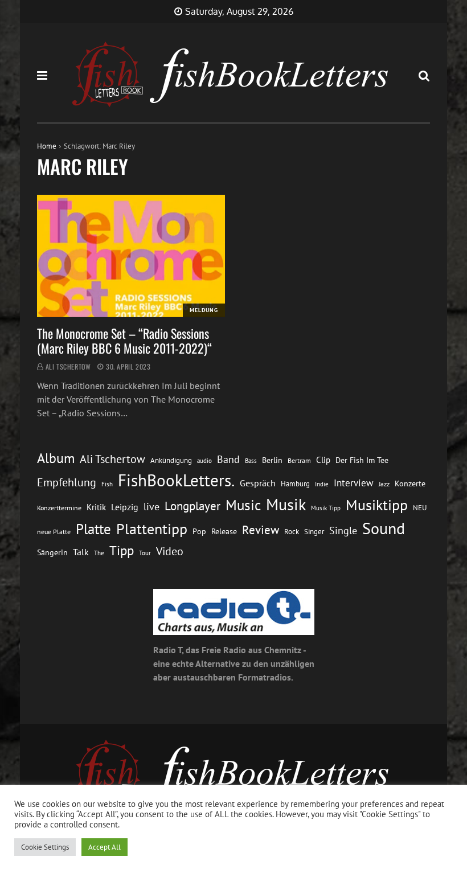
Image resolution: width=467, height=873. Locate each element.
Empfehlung (66, 482)
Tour (145, 552)
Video (169, 551)
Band (228, 459)
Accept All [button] (104, 847)
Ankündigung (171, 460)
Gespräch (258, 483)
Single (343, 530)
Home (46, 146)
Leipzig (124, 507)
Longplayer (192, 506)
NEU (420, 508)
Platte (93, 529)
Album (56, 458)
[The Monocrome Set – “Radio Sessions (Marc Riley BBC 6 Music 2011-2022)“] (131, 256)
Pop (199, 531)
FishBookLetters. (176, 480)
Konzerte (410, 483)
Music (243, 505)
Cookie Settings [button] (45, 847)
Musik (286, 504)
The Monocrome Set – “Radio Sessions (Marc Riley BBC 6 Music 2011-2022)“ (126, 340)
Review (260, 530)
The (99, 552)
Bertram (299, 460)
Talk (81, 552)
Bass (251, 460)
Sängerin (52, 552)
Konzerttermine (59, 507)
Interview (354, 483)
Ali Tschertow (68, 366)
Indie (322, 484)
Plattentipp (151, 528)
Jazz (384, 483)
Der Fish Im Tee (361, 460)
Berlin (272, 460)
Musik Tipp (326, 507)
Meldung (204, 310)
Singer (314, 531)
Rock (291, 531)
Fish (107, 483)
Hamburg (295, 484)
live (151, 506)
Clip (323, 459)
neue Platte (54, 531)
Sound (383, 528)
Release (224, 531)
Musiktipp (377, 504)
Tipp (121, 550)
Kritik (96, 507)
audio (204, 460)
